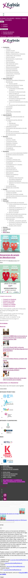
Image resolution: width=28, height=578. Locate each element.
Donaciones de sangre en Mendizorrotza (9, 256)
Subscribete (3, 388)
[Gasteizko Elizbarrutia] (8, 398)
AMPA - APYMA (7, 477)
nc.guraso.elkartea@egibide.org (12, 570)
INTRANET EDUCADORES (7, 18)
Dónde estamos (4, 29)
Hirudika (23, 504)
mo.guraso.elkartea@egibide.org (15, 566)
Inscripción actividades (13, 36)
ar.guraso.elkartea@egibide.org (19, 560)
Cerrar (2, 577)
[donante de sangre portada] (10, 251)
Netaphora (13, 506)
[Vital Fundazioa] (8, 411)
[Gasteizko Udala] (8, 428)
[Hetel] (8, 444)
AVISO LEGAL (6, 472)
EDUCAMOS (8, 20)
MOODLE (18, 18)
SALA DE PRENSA (8, 468)
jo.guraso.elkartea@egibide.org (13, 563)
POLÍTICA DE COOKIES (9, 475)
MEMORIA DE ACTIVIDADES (11, 469)
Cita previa (3, 36)
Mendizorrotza (12, 261)
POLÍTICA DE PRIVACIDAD (10, 474)
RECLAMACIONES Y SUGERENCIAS (12, 480)
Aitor (1, 262)
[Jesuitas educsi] (8, 463)
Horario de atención (8, 32)
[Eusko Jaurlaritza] (8, 433)
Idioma (2, 21)
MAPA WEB (6, 466)
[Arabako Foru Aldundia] (8, 417)
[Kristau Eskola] (8, 457)
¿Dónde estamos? (8, 33)
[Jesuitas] (8, 406)
